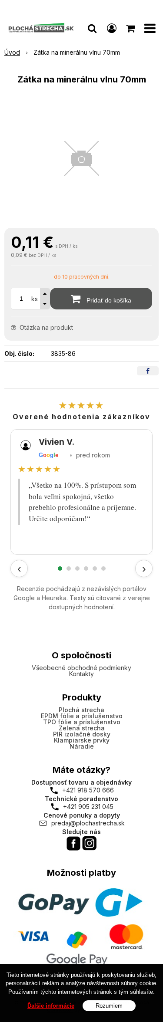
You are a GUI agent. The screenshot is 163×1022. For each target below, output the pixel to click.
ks (34, 298)
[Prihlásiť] (111, 28)
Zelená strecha (82, 728)
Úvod (12, 52)
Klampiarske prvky (82, 740)
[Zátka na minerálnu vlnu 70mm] (81, 158)
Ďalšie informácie (50, 1005)
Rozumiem (109, 1005)
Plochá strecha (81, 709)
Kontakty (81, 673)
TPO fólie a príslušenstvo (81, 722)
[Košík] (131, 28)
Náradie (82, 746)
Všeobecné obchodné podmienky (81, 667)
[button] (92, 28)
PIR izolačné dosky (81, 734)
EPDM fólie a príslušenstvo (82, 716)
